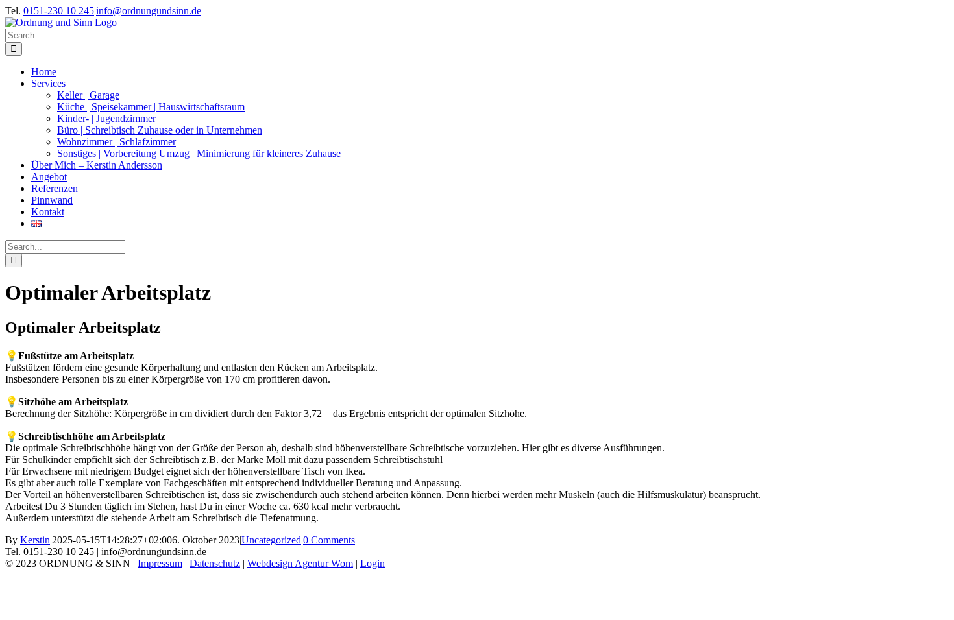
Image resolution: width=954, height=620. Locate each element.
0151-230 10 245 (58, 10)
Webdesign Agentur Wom (300, 563)
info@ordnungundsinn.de (148, 10)
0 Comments (329, 539)
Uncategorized (271, 539)
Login (372, 563)
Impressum (160, 563)
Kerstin (35, 539)
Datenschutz (215, 563)
